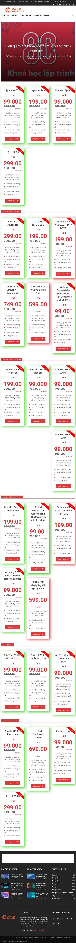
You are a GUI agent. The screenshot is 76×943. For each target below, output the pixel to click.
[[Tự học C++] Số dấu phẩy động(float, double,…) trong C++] (31, 876)
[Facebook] (53, 4)
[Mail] (63, 4)
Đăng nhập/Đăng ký (24, 1)
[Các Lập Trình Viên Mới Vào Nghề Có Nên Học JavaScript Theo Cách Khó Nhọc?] (5, 876)
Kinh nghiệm (38, 1)
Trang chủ (5, 15)
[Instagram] (56, 4)
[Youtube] (73, 4)
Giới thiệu (46, 1)
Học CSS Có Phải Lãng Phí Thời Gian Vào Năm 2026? (17, 894)
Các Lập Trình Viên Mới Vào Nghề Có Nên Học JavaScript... (17, 876)
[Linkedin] (60, 4)
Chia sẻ (14, 15)
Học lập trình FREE (25, 15)
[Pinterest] (66, 4)
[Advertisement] (51, 10)
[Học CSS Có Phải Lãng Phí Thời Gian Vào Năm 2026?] (5, 895)
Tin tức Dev (51, 938)
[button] (72, 15)
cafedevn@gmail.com (39, 930)
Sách (32, 1)
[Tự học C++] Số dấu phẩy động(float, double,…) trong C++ (41, 876)
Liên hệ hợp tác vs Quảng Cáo (58, 1)
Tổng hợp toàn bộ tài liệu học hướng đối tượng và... (41, 885)
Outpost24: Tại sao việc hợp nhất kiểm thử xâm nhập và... (17, 885)
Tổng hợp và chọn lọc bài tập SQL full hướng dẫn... (42, 894)
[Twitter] (69, 4)
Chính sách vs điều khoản (63, 938)
